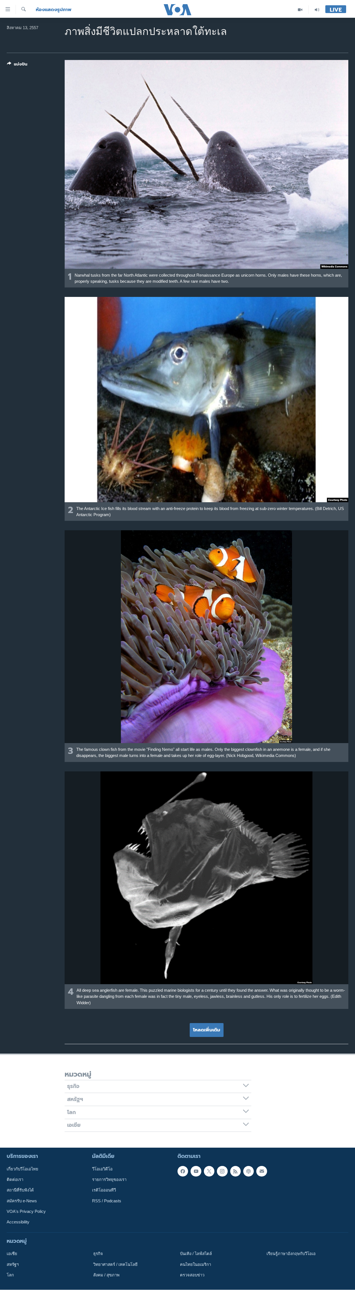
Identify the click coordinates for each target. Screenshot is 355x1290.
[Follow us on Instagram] (222, 1171)
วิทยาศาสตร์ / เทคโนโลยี (115, 1264)
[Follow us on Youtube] (196, 1171)
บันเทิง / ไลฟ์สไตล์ (196, 1254)
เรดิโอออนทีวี (104, 1190)
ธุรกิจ (98, 1254)
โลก (10, 1275)
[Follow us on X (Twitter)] (209, 1171)
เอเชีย (12, 1254)
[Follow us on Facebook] (183, 1171)
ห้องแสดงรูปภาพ (54, 9)
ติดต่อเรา (15, 1179)
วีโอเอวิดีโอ (102, 1169)
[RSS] (235, 1171)
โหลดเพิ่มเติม (206, 1029)
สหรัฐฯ (13, 1264)
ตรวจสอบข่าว (192, 1275)
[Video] (300, 9)
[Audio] (317, 9)
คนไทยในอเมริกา (195, 1264)
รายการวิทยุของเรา (109, 1179)
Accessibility (18, 1222)
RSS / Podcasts (106, 1201)
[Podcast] (248, 1171)
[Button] (17, 65)
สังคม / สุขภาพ (106, 1275)
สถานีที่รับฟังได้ (20, 1190)
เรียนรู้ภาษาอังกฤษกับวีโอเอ (291, 1254)
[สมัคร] (261, 1171)
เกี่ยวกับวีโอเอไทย (22, 1169)
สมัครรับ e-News (22, 1201)
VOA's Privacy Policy (26, 1211)
